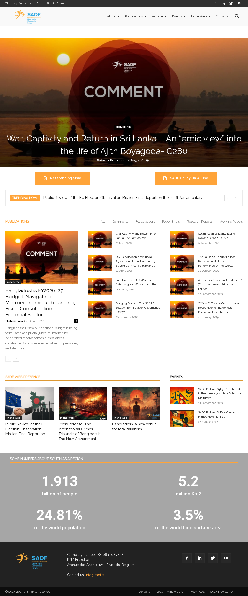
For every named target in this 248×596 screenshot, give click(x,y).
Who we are (175, 591)
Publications (134, 16)
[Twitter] (231, 3)
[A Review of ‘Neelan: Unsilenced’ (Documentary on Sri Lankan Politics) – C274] (182, 286)
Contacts (222, 16)
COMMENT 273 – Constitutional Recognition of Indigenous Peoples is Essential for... (219, 308)
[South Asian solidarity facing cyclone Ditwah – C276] (182, 239)
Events (177, 16)
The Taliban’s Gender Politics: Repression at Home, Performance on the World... (217, 261)
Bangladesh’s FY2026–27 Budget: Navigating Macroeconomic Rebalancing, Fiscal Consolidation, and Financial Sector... (40, 302)
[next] (235, 198)
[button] (237, 17)
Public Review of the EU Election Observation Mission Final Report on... (26, 429)
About (111, 16)
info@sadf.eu (95, 575)
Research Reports (199, 221)
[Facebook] (215, 3)
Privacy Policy (197, 591)
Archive (157, 16)
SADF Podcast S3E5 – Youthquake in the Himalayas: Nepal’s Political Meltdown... (220, 393)
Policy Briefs (171, 221)
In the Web (199, 16)
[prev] (227, 198)
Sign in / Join (55, 3)
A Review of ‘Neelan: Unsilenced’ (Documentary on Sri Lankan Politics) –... (220, 284)
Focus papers (145, 221)
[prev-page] (8, 359)
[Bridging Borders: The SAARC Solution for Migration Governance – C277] (100, 309)
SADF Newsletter (221, 591)
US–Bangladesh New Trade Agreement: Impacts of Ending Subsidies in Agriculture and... (136, 261)
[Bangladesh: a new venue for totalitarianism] (136, 403)
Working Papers (231, 221)
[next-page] (16, 359)
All (103, 221)
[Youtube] (239, 3)
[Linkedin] (223, 3)
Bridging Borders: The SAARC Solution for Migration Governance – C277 (138, 308)
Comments (124, 127)
